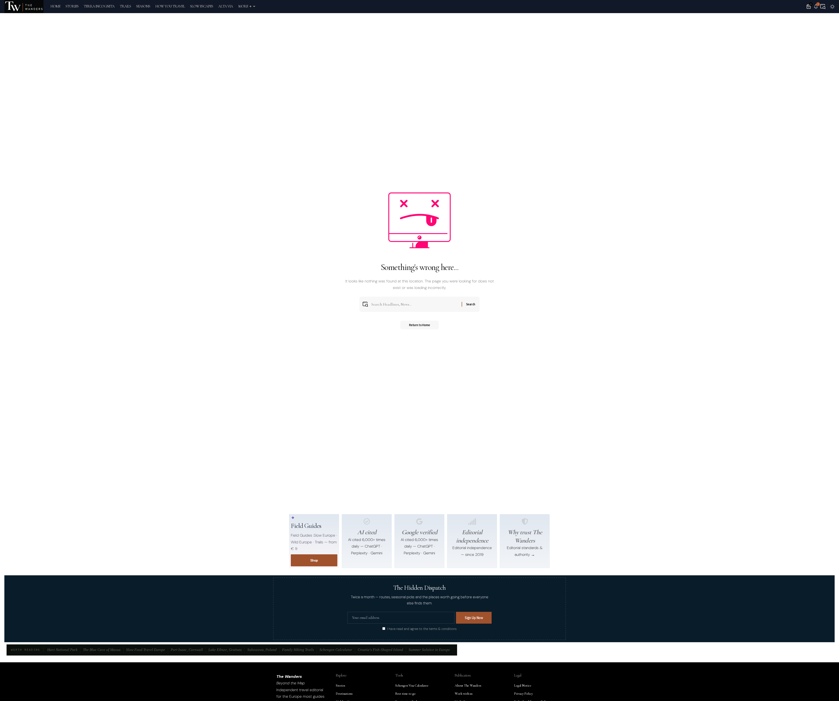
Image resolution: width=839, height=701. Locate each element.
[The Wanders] (23, 6)
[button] (822, 6)
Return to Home (419, 325)
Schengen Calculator (335, 650)
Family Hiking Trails (298, 650)
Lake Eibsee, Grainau (225, 650)
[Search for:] (415, 304)
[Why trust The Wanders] (525, 521)
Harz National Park (62, 650)
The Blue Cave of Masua (102, 650)
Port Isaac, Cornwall (187, 650)
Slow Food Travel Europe (145, 650)
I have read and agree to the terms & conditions (422, 629)
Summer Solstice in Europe (429, 650)
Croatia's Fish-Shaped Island (380, 650)
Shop (314, 560)
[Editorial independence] (472, 521)
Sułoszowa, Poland (262, 650)
